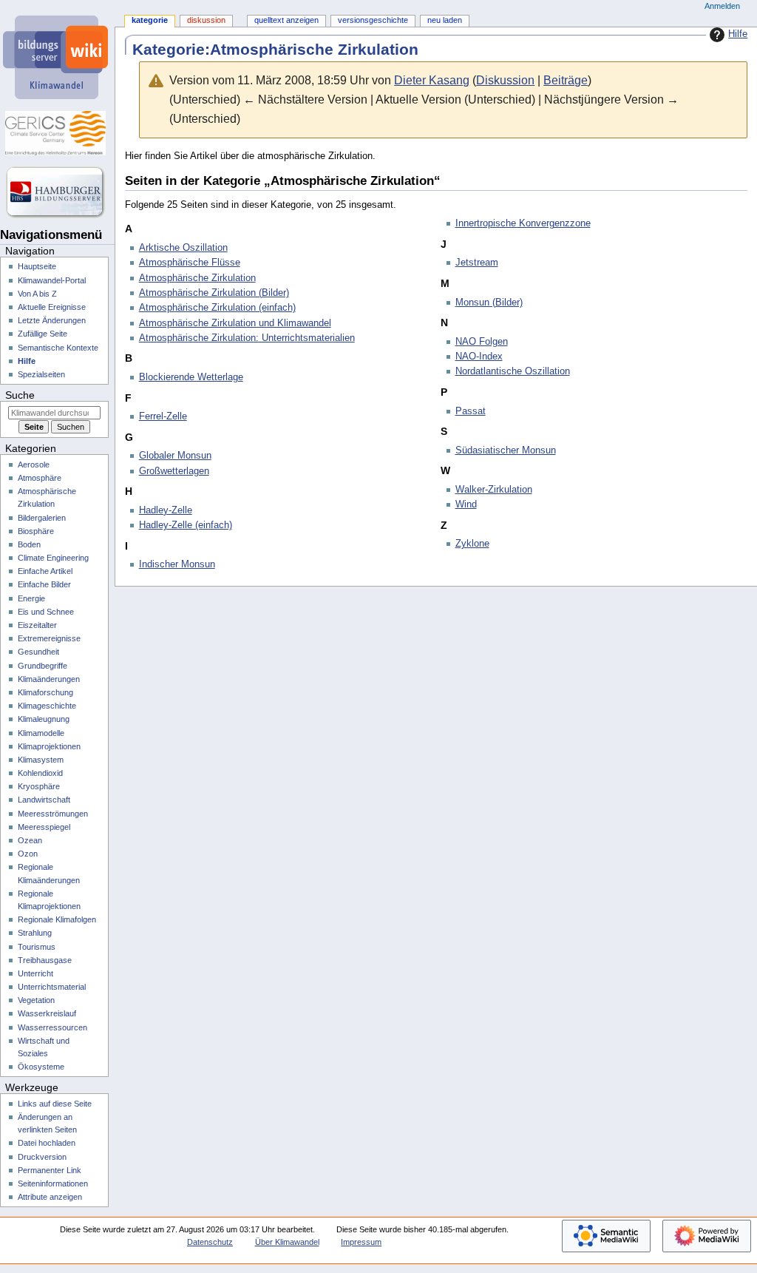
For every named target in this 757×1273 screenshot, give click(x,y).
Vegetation (36, 1000)
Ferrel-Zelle (163, 416)
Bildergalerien (42, 517)
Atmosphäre (39, 477)
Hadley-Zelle (165, 510)
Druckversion (42, 1156)
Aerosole (34, 464)
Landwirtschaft (44, 799)
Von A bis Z (37, 293)
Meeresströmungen (53, 813)
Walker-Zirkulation (493, 489)
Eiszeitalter (37, 625)
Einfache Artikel (45, 571)
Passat (470, 411)
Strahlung (35, 932)
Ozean (30, 840)
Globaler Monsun (175, 455)
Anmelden (722, 5)
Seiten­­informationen (53, 1183)
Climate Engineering (53, 557)
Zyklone (472, 543)
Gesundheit (38, 651)
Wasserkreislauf (47, 1013)
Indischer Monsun (177, 564)
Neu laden (444, 20)
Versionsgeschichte (373, 20)
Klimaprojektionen (49, 746)
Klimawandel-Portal (52, 280)
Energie (31, 598)
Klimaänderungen (49, 679)
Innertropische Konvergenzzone (523, 223)
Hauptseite (37, 266)
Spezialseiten (41, 374)
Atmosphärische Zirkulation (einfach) (217, 308)
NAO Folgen (481, 342)
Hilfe (737, 34)
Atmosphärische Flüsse (189, 262)
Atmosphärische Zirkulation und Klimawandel (235, 323)
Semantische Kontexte (58, 347)
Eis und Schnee (46, 611)
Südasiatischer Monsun (505, 450)
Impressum (361, 1241)
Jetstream (476, 262)
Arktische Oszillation (183, 248)
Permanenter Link (49, 1170)
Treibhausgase (45, 960)
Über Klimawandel (287, 1241)
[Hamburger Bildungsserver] (57, 192)
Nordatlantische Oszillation (512, 371)
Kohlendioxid (40, 773)
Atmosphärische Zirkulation (197, 278)
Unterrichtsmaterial (52, 986)
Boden (29, 544)
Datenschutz (210, 1241)
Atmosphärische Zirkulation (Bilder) (214, 293)
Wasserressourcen (52, 1027)
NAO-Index (479, 356)
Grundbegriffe (42, 665)
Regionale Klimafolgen (57, 919)
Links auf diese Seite (55, 1103)
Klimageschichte (47, 705)
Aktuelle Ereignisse (52, 307)
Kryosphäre (39, 786)
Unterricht (35, 973)
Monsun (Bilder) (489, 302)
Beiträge (565, 80)
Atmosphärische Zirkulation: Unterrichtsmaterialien (247, 338)
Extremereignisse (49, 638)
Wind (466, 504)
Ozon (28, 853)
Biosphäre (36, 531)
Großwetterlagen (174, 471)
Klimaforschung (45, 692)
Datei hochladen (46, 1142)
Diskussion (505, 80)
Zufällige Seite (42, 333)
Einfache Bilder (44, 584)
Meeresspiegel (44, 827)
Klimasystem (41, 759)
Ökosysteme (41, 1066)
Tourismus (36, 946)
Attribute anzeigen (50, 1196)
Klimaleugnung (43, 719)
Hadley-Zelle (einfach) (185, 525)
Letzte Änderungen (52, 320)
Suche (20, 395)
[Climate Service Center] (57, 133)
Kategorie (150, 20)
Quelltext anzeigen (286, 20)
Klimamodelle (41, 733)
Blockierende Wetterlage (191, 377)
